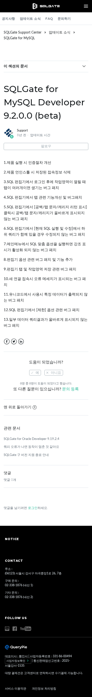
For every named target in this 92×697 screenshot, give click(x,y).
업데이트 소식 (30, 18)
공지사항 (8, 18)
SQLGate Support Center (22, 32)
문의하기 (64, 18)
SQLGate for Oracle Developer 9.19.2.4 (31, 439)
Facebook (7, 342)
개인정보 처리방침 (44, 688)
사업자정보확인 (16, 660)
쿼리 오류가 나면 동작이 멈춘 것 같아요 (31, 447)
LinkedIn (21, 342)
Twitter (14, 342)
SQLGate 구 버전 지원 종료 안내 (26, 455)
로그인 (33, 508)
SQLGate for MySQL (19, 38)
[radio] (35, 373)
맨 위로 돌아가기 (17, 407)
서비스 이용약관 (16, 688)
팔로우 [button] (46, 146)
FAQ (49, 18)
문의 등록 (70, 389)
